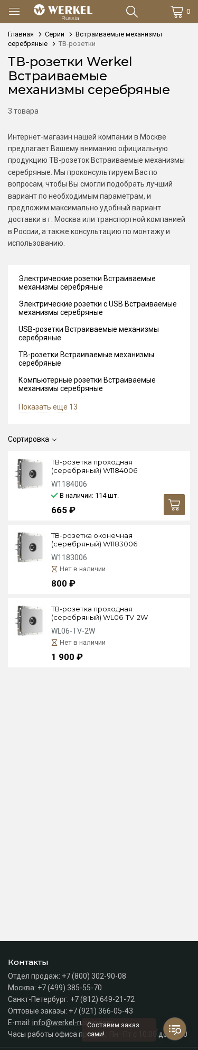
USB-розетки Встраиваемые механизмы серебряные (88, 333)
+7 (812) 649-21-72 (102, 999)
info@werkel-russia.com (73, 1022)
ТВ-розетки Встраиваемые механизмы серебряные (86, 358)
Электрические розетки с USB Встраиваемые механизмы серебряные (97, 308)
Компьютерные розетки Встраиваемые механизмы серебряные (87, 384)
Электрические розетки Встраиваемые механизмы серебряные (87, 282)
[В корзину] (174, 504)
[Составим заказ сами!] (174, 1028)
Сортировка (28, 439)
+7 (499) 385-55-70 (69, 987)
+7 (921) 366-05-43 (101, 1011)
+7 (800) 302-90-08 (94, 976)
